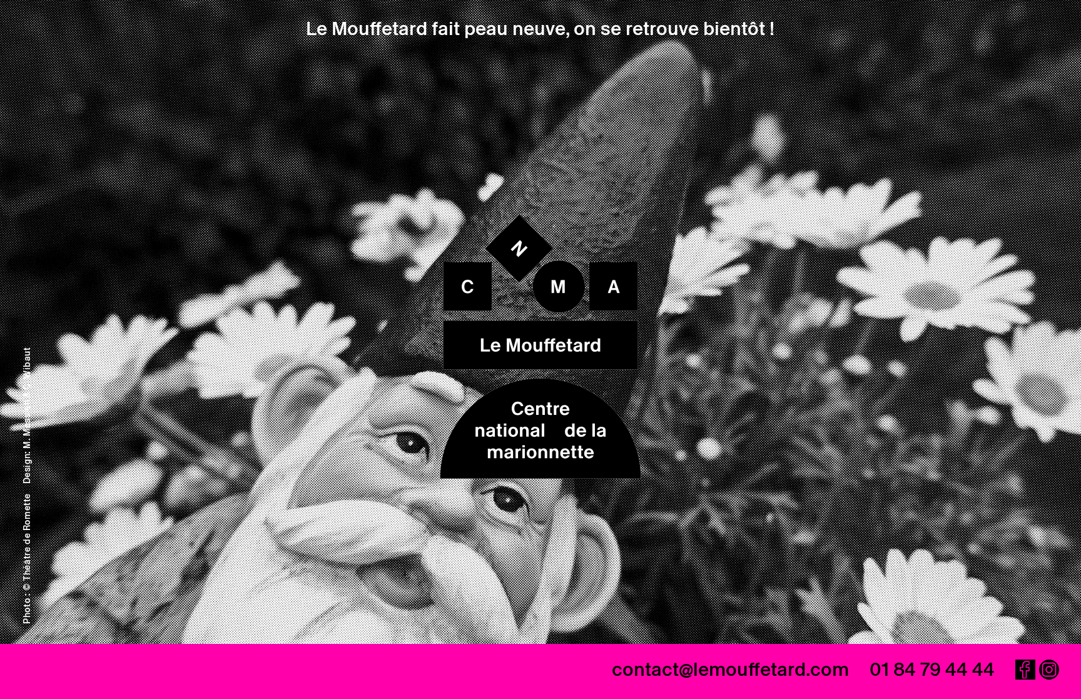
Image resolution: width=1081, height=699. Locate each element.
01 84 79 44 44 (932, 669)
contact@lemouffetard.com (730, 669)
